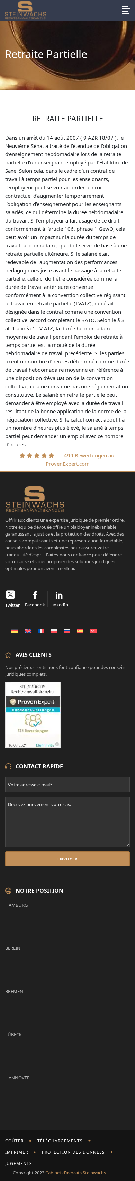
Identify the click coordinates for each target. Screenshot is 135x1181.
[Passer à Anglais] (27, 630)
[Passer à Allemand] (14, 630)
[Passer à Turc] (93, 630)
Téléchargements (60, 1141)
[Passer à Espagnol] (80, 630)
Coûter (14, 1141)
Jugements (18, 1163)
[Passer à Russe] (67, 630)
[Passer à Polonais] (54, 630)
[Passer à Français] (40, 630)
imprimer (16, 1152)
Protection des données (73, 1152)
